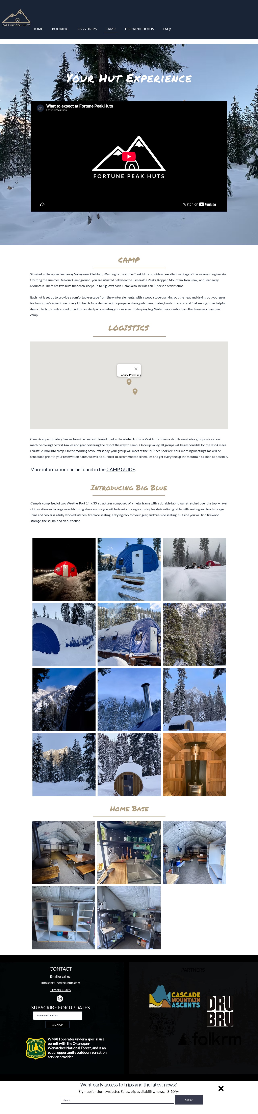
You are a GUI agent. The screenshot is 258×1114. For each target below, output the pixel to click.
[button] (221, 1088)
